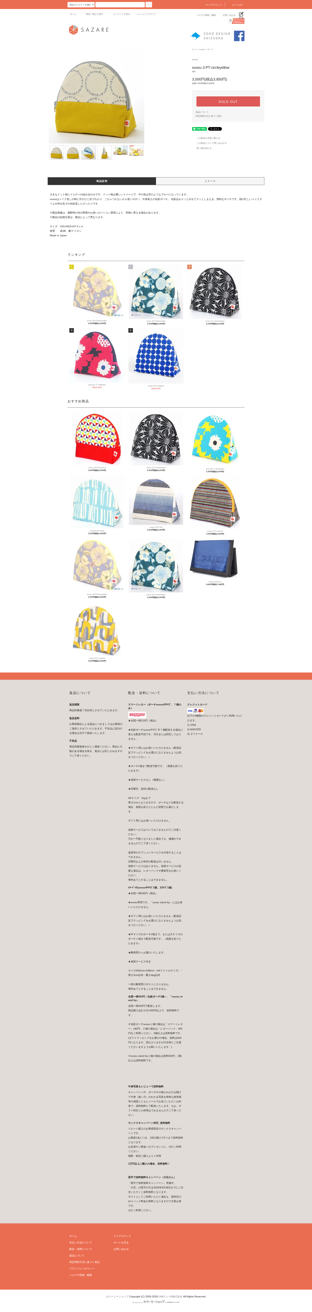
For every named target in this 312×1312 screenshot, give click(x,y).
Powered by (137, 1302)
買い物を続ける (204, 148)
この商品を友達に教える (208, 138)
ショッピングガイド (146, 14)
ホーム (73, 14)
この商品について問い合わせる (211, 143)
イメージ (210, 181)
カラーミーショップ (117, 1296)
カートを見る (121, 1242)
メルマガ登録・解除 (206, 15)
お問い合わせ (229, 15)
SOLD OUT (228, 101)
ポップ (210, 49)
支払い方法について (80, 1242)
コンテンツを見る (121, 14)
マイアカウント (214, 5)
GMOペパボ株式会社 (170, 1296)
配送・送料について (80, 1249)
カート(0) (237, 5)
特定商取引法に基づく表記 (209, 116)
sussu (202, 49)
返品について (202, 112)
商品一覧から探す (94, 14)
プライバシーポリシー (82, 1268)
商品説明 (102, 181)
